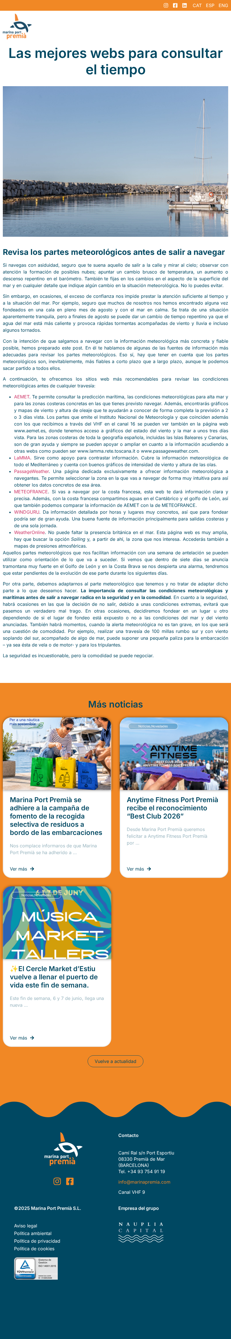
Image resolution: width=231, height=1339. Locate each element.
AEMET (21, 397)
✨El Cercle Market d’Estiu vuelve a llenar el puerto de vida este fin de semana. (54, 977)
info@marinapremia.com (144, 1182)
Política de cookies (34, 1248)
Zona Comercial (102, 26)
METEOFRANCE (31, 491)
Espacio (65, 26)
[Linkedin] (184, 5)
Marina (137, 26)
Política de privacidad (37, 1241)
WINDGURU (26, 512)
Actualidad (167, 26)
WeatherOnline (29, 532)
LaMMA (22, 458)
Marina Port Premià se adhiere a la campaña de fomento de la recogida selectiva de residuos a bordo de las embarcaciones (56, 816)
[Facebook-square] (175, 5)
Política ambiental (33, 1233)
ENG (223, 5)
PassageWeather (31, 471)
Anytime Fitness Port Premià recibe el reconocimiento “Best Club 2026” (172, 808)
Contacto (199, 26)
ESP (210, 5)
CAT (197, 5)
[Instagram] (165, 5)
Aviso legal (25, 1226)
